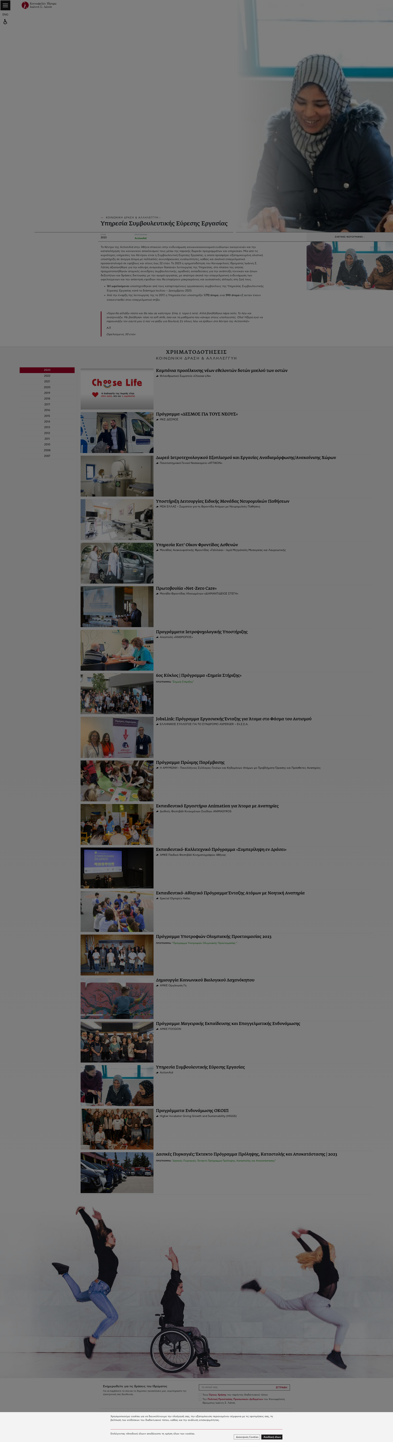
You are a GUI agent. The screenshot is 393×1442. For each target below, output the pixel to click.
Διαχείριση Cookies (247, 1437)
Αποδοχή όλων (272, 1437)
